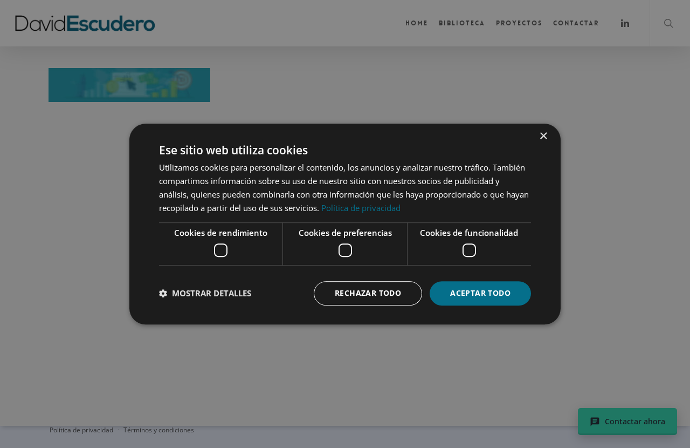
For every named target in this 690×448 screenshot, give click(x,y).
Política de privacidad (361, 207)
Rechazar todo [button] (368, 293)
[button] (205, 293)
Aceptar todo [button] (480, 293)
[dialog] (345, 224)
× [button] (543, 136)
